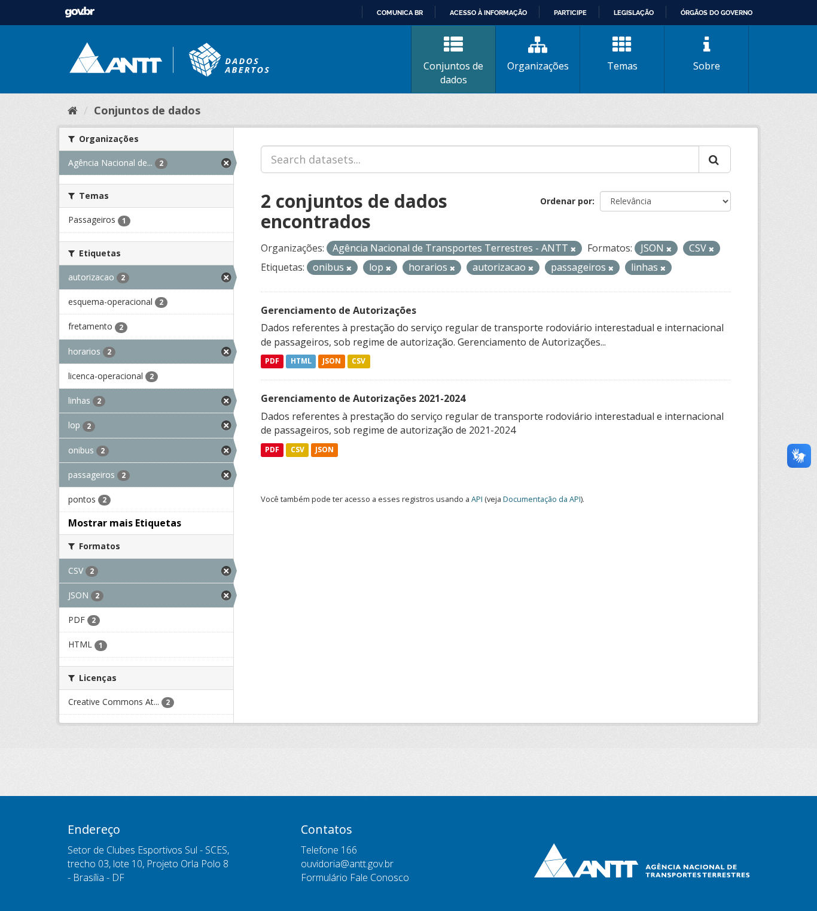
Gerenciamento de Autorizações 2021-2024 (363, 398)
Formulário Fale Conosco (355, 877)
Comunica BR (400, 12)
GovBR (79, 12)
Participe (570, 12)
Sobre (706, 65)
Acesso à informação (488, 12)
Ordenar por (566, 201)
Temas (622, 65)
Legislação (634, 12)
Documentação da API (542, 499)
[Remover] (573, 248)
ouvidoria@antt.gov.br (347, 863)
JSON (331, 361)
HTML (301, 361)
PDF (272, 361)
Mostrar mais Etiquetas (124, 522)
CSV (358, 361)
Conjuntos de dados (453, 72)
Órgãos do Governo (716, 12)
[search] (715, 159)
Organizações (538, 65)
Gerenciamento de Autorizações (338, 310)
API (477, 499)
